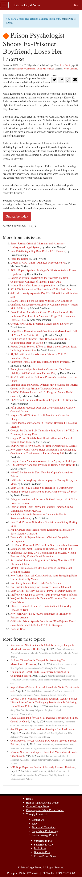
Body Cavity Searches (26, 679)
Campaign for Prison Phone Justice (45, 810)
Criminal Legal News (37, 806)
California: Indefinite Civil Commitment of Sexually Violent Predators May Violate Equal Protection (43, 554)
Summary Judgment (34, 710)
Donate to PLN (42, 852)
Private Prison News (45, 856)
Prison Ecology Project (44, 835)
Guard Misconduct (45, 68)
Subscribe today (17, 216)
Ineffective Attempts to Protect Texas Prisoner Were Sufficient (43, 594)
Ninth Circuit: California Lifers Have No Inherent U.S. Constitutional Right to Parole (40, 340)
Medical (51, 771)
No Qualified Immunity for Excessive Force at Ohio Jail (40, 587)
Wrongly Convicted (36, 814)
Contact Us (38, 819)
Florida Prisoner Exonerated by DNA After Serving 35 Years (43, 491)
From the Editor (19, 258)
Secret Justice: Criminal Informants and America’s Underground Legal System (37, 245)
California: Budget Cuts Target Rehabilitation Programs (40, 362)
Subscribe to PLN (43, 840)
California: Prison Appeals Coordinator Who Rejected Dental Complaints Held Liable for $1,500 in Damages (43, 623)
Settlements (39, 725)
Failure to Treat (17, 748)
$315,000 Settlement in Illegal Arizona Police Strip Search (42, 289)
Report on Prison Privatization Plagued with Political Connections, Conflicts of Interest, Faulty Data (39, 279)
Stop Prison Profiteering (45, 831)
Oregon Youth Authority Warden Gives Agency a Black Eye (43, 461)
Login (32, 226)
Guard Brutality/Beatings (49, 679)
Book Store (40, 848)
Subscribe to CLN (43, 844)
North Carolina (70, 68)
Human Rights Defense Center (42, 802)
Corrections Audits (31, 694)
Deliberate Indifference (62, 748)
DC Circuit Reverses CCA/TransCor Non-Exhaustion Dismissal (44, 545)
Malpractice (69, 721)
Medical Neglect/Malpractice (38, 748)
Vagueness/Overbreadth (21, 714)
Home (29, 798)
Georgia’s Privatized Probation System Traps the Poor (39, 323)
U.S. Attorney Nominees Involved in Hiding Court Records (42, 465)
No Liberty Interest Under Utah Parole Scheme (35, 583)
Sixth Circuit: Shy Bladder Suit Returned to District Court (41, 487)
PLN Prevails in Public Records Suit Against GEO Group (41, 400)
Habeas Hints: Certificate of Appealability (32, 285)
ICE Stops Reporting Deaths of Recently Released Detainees (42, 767)
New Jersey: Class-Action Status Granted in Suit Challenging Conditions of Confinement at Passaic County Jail (43, 451)
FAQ (34, 823)
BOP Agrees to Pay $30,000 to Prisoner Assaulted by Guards (43, 445)
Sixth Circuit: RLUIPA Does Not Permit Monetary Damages (43, 590)
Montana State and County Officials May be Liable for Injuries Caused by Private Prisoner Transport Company (44, 386)
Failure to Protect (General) (53, 694)
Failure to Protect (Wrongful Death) (45, 652)
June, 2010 (65, 65)
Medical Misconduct (64, 744)
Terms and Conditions (43, 827)
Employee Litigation (54, 710)
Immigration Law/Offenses (35, 775)
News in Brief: (18, 629)
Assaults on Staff (35, 668)
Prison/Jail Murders (19, 652)
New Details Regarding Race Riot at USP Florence (37, 251)
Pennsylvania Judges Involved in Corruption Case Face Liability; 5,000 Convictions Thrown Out (40, 371)
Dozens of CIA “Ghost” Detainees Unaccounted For (38, 262)
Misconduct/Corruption (24, 68)
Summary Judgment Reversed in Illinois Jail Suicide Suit (41, 549)
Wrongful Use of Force (55, 668)
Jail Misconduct (30, 759)
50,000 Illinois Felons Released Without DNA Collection (41, 300)
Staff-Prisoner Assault (41, 691)
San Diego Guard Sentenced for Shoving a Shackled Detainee (43, 729)
